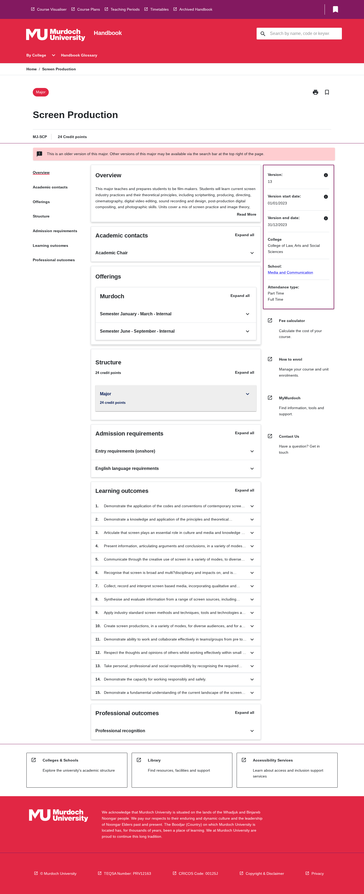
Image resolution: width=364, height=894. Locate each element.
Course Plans (88, 9)
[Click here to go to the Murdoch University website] (55, 36)
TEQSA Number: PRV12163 (127, 873)
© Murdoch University (58, 873)
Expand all (244, 235)
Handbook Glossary (79, 55)
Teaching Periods (125, 9)
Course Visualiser (52, 9)
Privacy (318, 873)
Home (31, 69)
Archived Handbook (195, 9)
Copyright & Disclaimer (265, 873)
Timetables (159, 9)
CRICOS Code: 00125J (198, 873)
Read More (246, 215)
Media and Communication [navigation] (290, 272)
